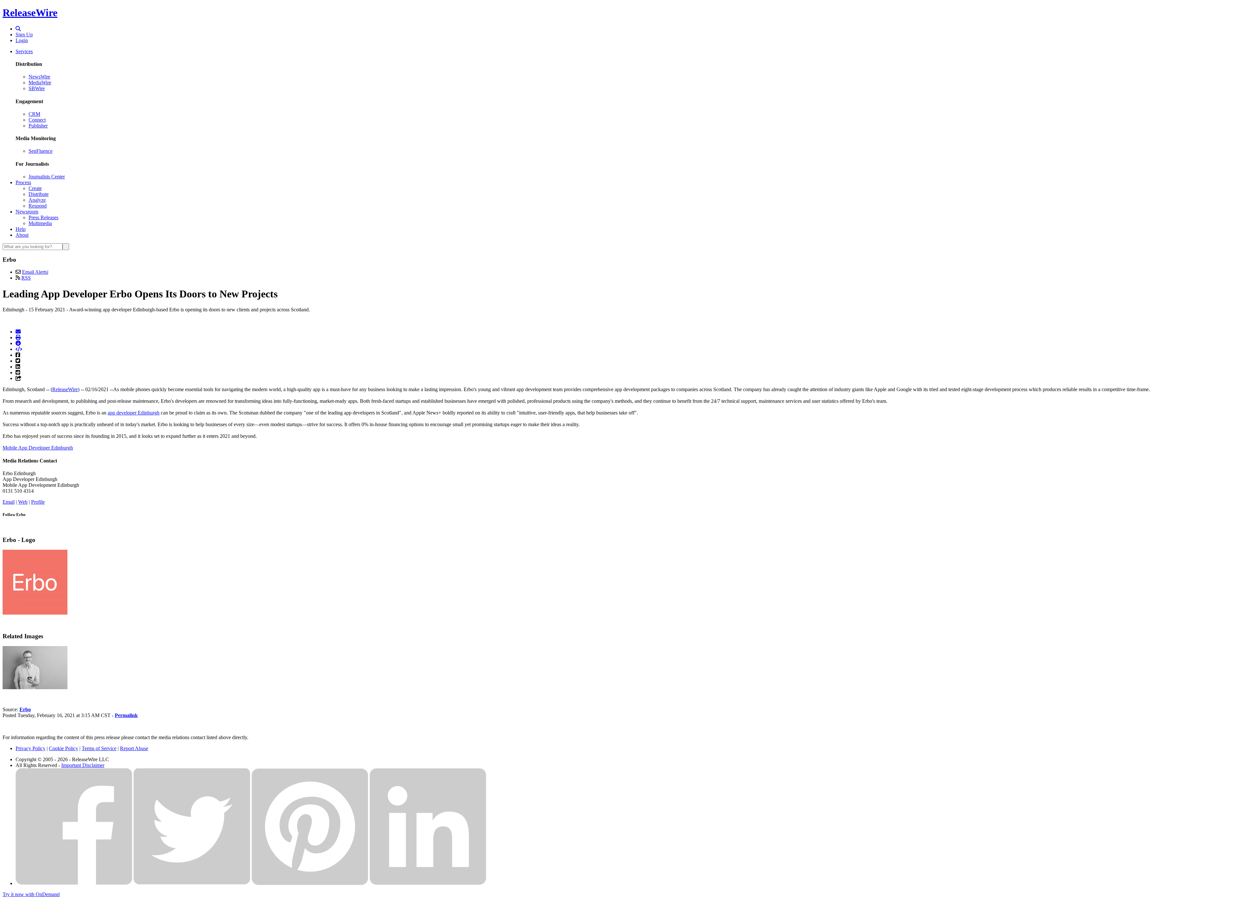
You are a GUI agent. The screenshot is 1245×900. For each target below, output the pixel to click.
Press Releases (43, 217)
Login (22, 40)
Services (24, 51)
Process (23, 182)
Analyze (37, 200)
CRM (34, 114)
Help (21, 229)
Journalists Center (47, 176)
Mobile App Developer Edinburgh (38, 447)
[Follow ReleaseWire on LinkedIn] (428, 883)
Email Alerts (34, 272)
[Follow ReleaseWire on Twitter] (192, 883)
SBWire (37, 88)
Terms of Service (99, 748)
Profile (38, 502)
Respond (38, 206)
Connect (37, 120)
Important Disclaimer (82, 765)
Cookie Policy (63, 748)
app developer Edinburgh (134, 412)
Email (9, 502)
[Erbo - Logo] (35, 613)
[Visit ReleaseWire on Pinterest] (310, 883)
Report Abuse (134, 748)
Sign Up (24, 34)
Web (23, 502)
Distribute (39, 194)
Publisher (38, 125)
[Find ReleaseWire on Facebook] (74, 883)
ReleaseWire (30, 12)
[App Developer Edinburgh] (35, 687)
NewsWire (39, 76)
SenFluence (41, 151)
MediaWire (40, 82)
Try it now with (31, 894)
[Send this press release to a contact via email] (18, 331)
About (22, 235)
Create (35, 188)
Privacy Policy (30, 748)
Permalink (126, 715)
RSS (26, 278)
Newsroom (27, 211)
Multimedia (40, 223)
